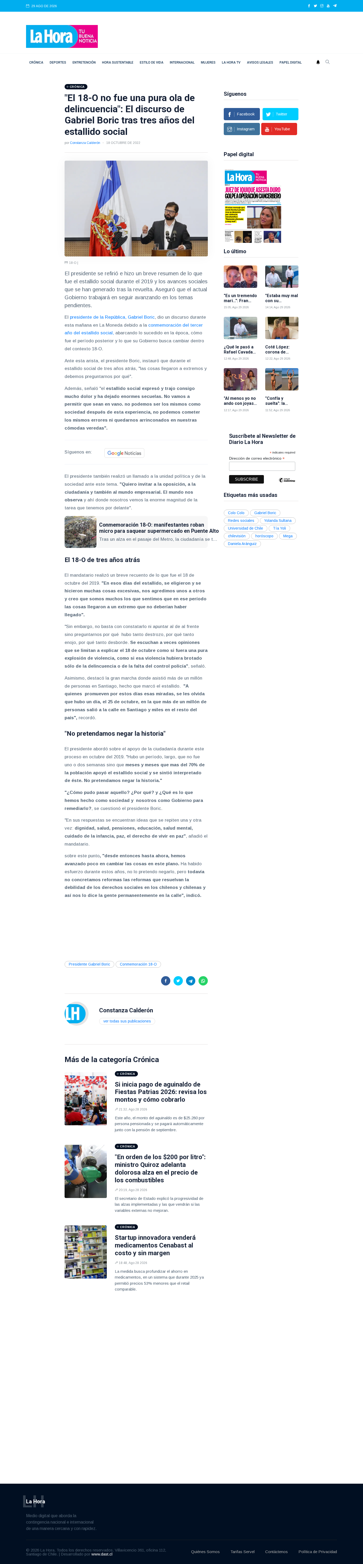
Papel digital (291, 62)
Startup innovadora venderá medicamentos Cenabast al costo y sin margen (155, 1245)
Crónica (36, 62)
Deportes (58, 62)
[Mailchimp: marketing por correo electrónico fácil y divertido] (287, 484)
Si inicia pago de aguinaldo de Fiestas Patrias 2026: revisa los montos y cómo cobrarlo (161, 1092)
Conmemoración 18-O (138, 964)
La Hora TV (231, 62)
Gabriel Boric (265, 513)
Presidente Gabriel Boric (89, 964)
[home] (62, 36)
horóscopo (264, 536)
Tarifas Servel (242, 1551)
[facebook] (309, 6)
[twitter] (315, 6)
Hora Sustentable (117, 62)
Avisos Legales (260, 62)
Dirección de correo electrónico (257, 458)
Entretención (84, 62)
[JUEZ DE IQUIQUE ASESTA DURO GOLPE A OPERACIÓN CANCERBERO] (253, 205)
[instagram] (321, 6)
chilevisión (237, 536)
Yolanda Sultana (278, 520)
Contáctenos (276, 1551)
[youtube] (328, 6)
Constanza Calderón (85, 143)
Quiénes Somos (205, 1551)
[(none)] (76, 1013)
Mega (288, 536)
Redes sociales (241, 520)
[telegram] (335, 6)
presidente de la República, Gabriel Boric (112, 317)
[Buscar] (328, 62)
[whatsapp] (203, 980)
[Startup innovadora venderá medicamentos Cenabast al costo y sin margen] (86, 1252)
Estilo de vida (151, 62)
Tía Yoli (279, 528)
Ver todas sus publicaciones (127, 1021)
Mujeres (208, 62)
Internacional (182, 62)
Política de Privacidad (317, 1551)
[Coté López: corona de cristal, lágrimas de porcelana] (282, 328)
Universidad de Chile (245, 528)
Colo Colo (236, 513)
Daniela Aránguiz (242, 544)
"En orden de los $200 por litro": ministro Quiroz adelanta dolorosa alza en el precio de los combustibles (160, 1168)
